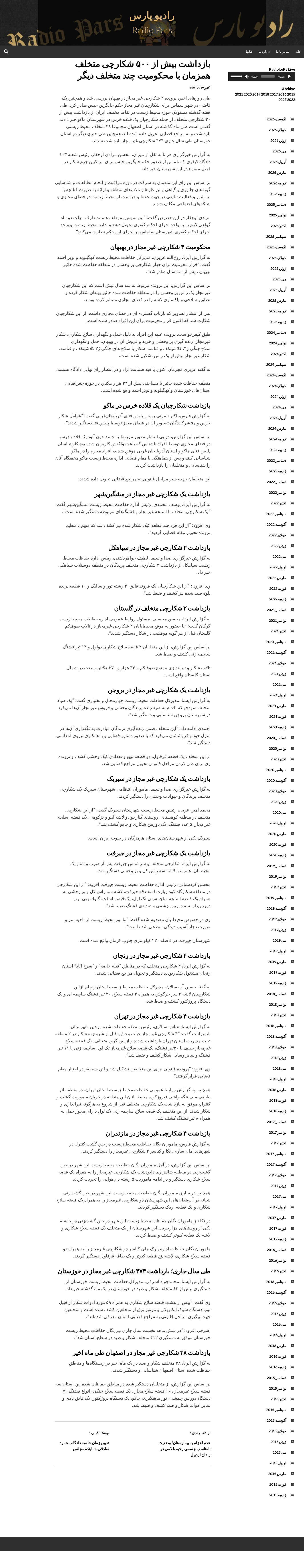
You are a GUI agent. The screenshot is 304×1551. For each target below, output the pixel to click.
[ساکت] (246, 76)
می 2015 (279, 1452)
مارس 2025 (277, 300)
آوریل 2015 (278, 1463)
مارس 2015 (277, 1473)
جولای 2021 (277, 663)
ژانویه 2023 (277, 471)
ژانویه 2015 (277, 1495)
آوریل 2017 (278, 1207)
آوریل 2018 (278, 1079)
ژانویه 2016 (277, 1367)
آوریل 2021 (278, 695)
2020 (248, 94)
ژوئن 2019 (278, 929)
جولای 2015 (277, 1431)
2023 (282, 99)
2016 (282, 94)
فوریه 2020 (277, 844)
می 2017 (279, 1196)
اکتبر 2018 (278, 1015)
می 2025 (279, 279)
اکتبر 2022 (278, 503)
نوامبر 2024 (277, 343)
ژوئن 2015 (278, 1441)
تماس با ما (282, 51)
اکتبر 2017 (278, 1143)
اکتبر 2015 (278, 1399)
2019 (256, 94)
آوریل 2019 (278, 951)
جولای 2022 (277, 535)
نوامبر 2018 (277, 1004)
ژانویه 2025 (277, 322)
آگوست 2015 (276, 1420)
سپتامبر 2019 (276, 897)
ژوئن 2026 (278, 140)
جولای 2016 (277, 1303)
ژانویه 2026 (277, 194)
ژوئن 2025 (278, 268)
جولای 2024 (277, 386)
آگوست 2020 (276, 780)
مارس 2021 (277, 706)
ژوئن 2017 (278, 1185)
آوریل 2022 (278, 567)
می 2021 (279, 684)
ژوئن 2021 (278, 674)
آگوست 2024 (276, 375)
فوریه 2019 (277, 972)
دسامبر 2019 (276, 865)
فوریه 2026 (277, 183)
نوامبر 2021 (277, 620)
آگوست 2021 (276, 652)
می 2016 (279, 1324)
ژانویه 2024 (277, 450)
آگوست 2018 (276, 1036)
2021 (239, 94)
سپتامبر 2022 (276, 514)
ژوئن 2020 (278, 801)
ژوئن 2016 (278, 1313)
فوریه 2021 (277, 716)
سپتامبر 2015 (276, 1409)
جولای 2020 (277, 791)
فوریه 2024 (277, 439)
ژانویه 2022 (277, 599)
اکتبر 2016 (278, 1271)
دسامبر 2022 (276, 482)
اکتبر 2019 (278, 887)
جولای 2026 (277, 130)
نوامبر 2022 (277, 492)
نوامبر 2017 (277, 1132)
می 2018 (279, 1068)
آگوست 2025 (276, 247)
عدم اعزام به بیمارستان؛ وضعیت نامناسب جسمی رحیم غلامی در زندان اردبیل (184, 1448)
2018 (265, 94)
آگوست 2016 (276, 1292)
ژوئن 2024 (278, 396)
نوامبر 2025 (277, 215)
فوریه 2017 (277, 1228)
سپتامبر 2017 (276, 1153)
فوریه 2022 (277, 588)
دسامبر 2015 (276, 1377)
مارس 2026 (277, 172)
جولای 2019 (277, 919)
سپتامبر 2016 (276, 1281)
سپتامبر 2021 (276, 642)
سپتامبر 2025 (276, 236)
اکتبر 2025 (278, 226)
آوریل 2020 (278, 823)
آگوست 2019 (276, 908)
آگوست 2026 (276, 119)
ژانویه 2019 (277, 983)
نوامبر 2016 (277, 1260)
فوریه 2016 (277, 1356)
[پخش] (289, 76)
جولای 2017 (277, 1175)
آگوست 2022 (276, 524)
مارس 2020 (277, 833)
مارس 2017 (277, 1217)
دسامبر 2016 (276, 1249)
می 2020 (279, 812)
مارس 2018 (277, 1089)
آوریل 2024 (278, 418)
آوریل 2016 (278, 1335)
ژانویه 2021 (277, 727)
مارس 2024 (277, 428)
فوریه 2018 (277, 1100)
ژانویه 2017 (277, 1239)
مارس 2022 (277, 578)
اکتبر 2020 (278, 759)
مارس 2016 (277, 1345)
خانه (298, 51)
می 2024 (279, 407)
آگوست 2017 (276, 1164)
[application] (261, 76)
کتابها (249, 51)
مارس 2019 (277, 961)
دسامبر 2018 (276, 993)
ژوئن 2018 (278, 1057)
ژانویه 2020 (277, 855)
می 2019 (279, 940)
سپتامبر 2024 (276, 364)
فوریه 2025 (277, 311)
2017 (274, 94)
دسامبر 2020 (276, 738)
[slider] (237, 76)
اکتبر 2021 (278, 631)
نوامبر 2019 (277, 876)
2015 (291, 94)
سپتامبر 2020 (276, 770)
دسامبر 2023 (276, 460)
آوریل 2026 (278, 162)
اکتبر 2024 (278, 354)
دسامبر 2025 (276, 204)
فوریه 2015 (277, 1484)
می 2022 (279, 556)
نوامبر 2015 (277, 1388)
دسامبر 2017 (276, 1121)
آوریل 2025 (278, 290)
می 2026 (279, 151)
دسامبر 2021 (276, 610)
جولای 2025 (277, 258)
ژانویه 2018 (277, 1111)
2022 (291, 99)
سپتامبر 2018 (276, 1025)
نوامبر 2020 (277, 748)
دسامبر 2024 (276, 332)
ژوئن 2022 (278, 546)
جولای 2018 (277, 1047)
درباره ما (264, 51)
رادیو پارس (152, 15)
